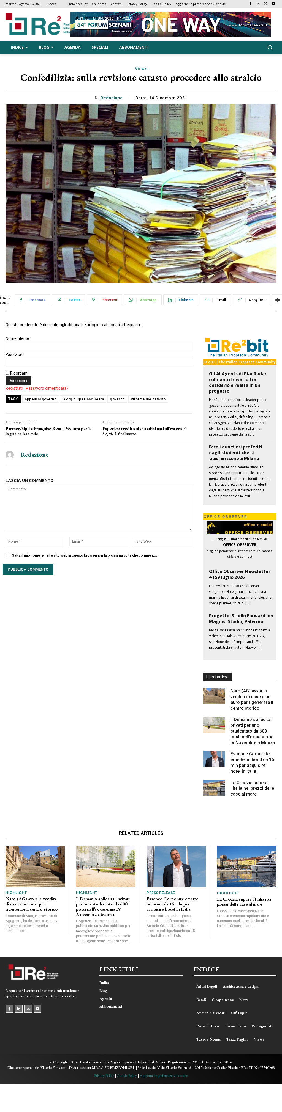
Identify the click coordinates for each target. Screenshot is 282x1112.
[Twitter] (265, 4)
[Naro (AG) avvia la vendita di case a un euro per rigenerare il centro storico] (214, 696)
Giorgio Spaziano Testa (83, 399)
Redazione (112, 97)
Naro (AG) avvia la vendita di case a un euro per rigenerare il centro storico (32, 904)
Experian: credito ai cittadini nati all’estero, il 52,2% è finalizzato (144, 431)
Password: (15, 354)
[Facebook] (250, 4)
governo (117, 399)
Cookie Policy (127, 1075)
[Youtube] (273, 4)
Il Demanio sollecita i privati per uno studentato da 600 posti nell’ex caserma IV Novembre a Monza (253, 731)
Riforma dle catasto (148, 399)
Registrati (14, 388)
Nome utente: (18, 338)
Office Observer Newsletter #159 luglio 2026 (239, 574)
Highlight (16, 892)
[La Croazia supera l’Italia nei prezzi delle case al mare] (214, 788)
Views (141, 68)
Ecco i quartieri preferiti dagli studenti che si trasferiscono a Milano (235, 452)
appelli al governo (40, 399)
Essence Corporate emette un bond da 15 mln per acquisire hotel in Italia (252, 762)
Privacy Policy (104, 1075)
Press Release (161, 892)
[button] (269, 47)
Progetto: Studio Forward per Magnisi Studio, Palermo (241, 618)
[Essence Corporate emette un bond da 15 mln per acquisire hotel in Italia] (214, 759)
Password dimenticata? (47, 388)
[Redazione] (10, 455)
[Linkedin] (258, 4)
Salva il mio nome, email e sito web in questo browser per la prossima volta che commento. (84, 555)
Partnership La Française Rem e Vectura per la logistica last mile (48, 431)
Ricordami (19, 373)
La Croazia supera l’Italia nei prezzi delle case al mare (252, 788)
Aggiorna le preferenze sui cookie (164, 1075)
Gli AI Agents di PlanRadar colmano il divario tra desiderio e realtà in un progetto (238, 382)
